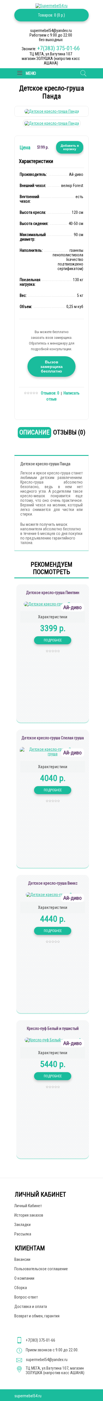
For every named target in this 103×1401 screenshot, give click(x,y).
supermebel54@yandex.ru (47, 1359)
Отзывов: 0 (50, 393)
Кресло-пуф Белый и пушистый (53, 1028)
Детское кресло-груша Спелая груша (52, 738)
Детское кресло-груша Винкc (53, 883)
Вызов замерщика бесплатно (51, 366)
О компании (24, 1278)
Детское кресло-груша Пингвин (52, 592)
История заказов (28, 1215)
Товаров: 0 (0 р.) (51, 15)
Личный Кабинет (28, 1205)
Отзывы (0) (69, 432)
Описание (34, 432)
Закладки (22, 1224)
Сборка (20, 1287)
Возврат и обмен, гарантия (37, 1316)
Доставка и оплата (30, 1306)
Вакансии (22, 1259)
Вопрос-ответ (26, 1297)
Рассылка (22, 1234)
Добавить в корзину (70, 147)
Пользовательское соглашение (41, 1269)
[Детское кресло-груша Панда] (51, 111)
